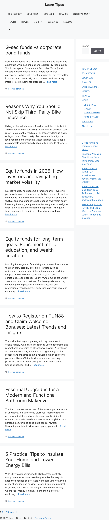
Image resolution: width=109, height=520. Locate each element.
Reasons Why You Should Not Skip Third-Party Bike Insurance (33, 111)
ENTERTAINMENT (81, 14)
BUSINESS (49, 14)
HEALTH (12, 22)
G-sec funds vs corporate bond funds (90, 146)
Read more (51, 81)
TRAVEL (24, 22)
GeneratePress (43, 518)
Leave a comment (16, 89)
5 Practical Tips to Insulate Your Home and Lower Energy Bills (34, 459)
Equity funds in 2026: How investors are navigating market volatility (34, 176)
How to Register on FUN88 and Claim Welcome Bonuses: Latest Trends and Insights (35, 324)
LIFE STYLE (90, 104)
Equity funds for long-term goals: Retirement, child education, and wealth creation (34, 247)
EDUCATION (33, 14)
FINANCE (63, 14)
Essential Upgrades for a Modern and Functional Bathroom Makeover (32, 395)
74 (7, 512)
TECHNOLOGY (15, 14)
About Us (67, 22)
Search (85, 46)
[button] (9, 30)
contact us (53, 22)
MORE (36, 22)
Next (13, 512)
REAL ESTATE (91, 117)
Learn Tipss (54, 5)
